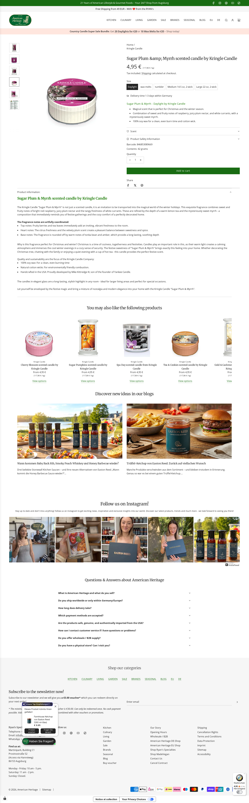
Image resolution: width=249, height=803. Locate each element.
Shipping (146, 73)
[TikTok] (239, 3)
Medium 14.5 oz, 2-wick (180, 86)
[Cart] (239, 20)
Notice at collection (106, 799)
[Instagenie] (232, 565)
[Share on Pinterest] (142, 186)
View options (39, 381)
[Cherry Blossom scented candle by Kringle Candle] (39, 338)
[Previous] (13, 540)
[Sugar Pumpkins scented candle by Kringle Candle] (88, 338)
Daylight (132, 86)
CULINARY (87, 679)
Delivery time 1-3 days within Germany (151, 95)
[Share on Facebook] (128, 186)
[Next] (235, 540)
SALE (124, 679)
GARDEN (113, 679)
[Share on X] (135, 186)
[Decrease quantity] (130, 160)
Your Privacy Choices (134, 799)
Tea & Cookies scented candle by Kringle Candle (185, 366)
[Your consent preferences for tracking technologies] (4, 798)
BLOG (164, 679)
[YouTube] (232, 3)
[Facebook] (213, 3)
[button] (25, 88)
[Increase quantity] (140, 160)
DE (179, 679)
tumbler (159, 86)
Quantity (131, 154)
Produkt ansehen (31, 731)
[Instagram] (220, 3)
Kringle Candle (134, 48)
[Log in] (232, 20)
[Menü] (244, 774)
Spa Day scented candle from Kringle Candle (137, 366)
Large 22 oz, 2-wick (206, 86)
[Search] (226, 20)
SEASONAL (150, 679)
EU (172, 679)
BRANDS (135, 679)
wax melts (145, 86)
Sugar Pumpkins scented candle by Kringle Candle (88, 366)
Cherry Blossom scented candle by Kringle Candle (39, 366)
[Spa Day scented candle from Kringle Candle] (137, 338)
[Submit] (237, 702)
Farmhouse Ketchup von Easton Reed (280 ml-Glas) (43, 719)
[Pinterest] (226, 3)
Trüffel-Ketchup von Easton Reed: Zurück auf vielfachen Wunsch (166, 463)
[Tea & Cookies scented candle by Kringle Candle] (185, 338)
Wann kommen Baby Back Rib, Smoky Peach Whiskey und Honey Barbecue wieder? (68, 463)
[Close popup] (55, 706)
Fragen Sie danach (48, 731)
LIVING (100, 679)
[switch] (239, 792)
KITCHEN (72, 679)
